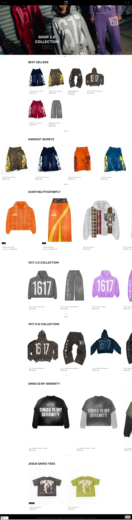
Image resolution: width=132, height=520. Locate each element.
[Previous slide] (56, 56)
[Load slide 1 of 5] (60, 56)
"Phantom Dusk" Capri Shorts (36, 91)
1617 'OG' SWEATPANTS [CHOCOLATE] (73, 92)
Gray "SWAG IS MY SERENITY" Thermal (86, 448)
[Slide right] (69, 254)
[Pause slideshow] (75, 56)
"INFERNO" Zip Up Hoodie (8, 247)
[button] (2, 2)
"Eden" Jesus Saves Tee (73, 507)
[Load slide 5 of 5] (68, 56)
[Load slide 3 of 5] (64, 56)
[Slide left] (62, 254)
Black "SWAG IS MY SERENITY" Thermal (38, 448)
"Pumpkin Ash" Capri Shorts (74, 177)
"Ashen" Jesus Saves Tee (35, 507)
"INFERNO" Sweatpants (48, 247)
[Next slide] (71, 56)
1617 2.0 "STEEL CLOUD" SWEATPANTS (54, 123)
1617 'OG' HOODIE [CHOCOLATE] (94, 91)
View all (66, 131)
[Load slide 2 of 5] (62, 56)
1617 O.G (47, 47)
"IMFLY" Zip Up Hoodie (88, 247)
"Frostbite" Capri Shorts (106, 177)
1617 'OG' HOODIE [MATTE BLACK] (100, 368)
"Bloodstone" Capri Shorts (36, 122)
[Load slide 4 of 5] (66, 56)
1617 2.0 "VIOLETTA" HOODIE (98, 306)
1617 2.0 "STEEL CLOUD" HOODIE (36, 306)
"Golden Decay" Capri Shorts (55, 91)
